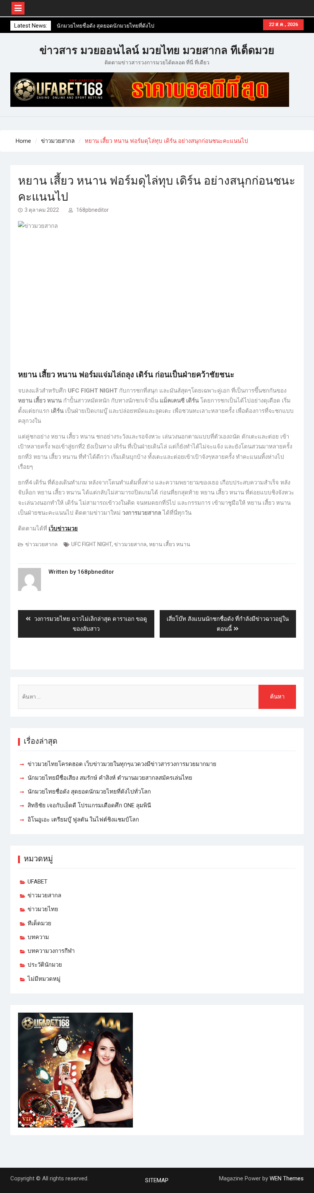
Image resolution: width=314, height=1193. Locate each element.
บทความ (38, 937)
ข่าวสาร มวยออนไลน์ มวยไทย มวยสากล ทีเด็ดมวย (156, 50)
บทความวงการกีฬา (51, 951)
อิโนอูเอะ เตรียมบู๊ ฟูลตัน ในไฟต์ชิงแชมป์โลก (83, 819)
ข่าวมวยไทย (43, 909)
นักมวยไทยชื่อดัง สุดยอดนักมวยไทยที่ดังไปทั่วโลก (89, 791)
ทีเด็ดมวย (39, 923)
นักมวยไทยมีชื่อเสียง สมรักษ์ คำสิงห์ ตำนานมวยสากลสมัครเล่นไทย (110, 777)
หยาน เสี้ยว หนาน (169, 544)
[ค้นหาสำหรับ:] (157, 697)
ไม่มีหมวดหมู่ (44, 978)
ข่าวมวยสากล (41, 544)
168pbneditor (92, 210)
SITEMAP (156, 1180)
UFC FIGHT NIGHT (91, 544)
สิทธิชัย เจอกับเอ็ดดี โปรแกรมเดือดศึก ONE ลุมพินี (89, 805)
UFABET (37, 881)
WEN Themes (287, 1178)
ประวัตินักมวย (45, 964)
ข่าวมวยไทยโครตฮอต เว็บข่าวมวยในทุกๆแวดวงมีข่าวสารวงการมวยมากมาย (122, 764)
